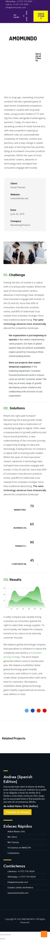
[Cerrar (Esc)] (9, 934)
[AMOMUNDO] (12, 30)
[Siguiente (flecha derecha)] (4, 938)
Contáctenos (25, 71)
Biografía (27, 53)
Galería (28, 59)
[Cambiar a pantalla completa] (4, 934)
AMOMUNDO (23, 38)
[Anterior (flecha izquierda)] (1, 938)
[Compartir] (7, 934)
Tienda (18, 59)
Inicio (16, 53)
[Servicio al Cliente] (38, 48)
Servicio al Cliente (38, 57)
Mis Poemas (26, 65)
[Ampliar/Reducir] (1, 934)
